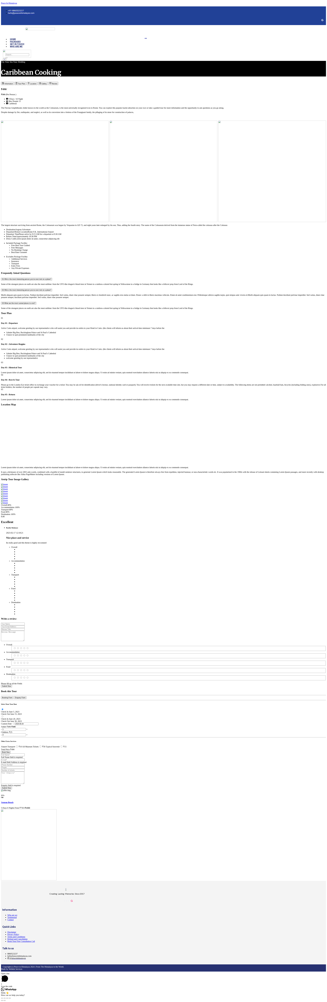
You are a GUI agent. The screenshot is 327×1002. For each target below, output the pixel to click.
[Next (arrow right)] (5, 1000)
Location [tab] (33, 84)
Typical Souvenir (56, 747)
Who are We (16, 46)
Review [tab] (54, 84)
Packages (15, 41)
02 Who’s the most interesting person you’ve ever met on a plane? (26, 290)
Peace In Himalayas (9, 3)
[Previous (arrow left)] (2, 1000)
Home (13, 39)
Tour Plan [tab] (21, 84)
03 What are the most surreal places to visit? (18, 303)
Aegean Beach (7, 802)
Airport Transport (11, 747)
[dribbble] (72, 901)
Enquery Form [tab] (20, 698)
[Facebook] (322, 20)
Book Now (6, 752)
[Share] (5, 998)
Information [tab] (8, 84)
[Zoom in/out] (10, 998)
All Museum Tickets (34, 747)
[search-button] (6, 57)
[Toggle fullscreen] (7, 998)
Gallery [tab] (44, 84)
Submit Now (6, 686)
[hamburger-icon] (146, 38)
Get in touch (17, 44)
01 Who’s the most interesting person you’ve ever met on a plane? (26, 279)
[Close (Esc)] (2, 998)
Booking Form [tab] (7, 698)
